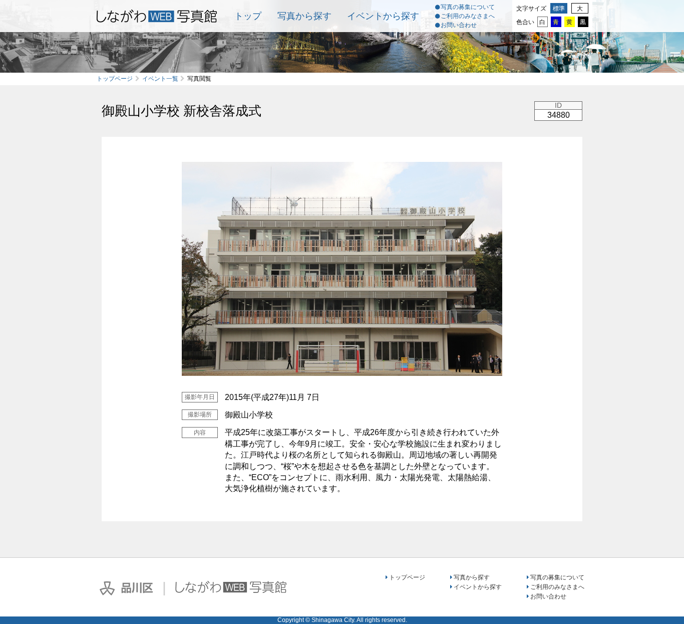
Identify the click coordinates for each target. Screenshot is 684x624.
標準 (559, 8)
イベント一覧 (160, 78)
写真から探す (304, 16)
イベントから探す (383, 16)
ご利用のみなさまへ (468, 16)
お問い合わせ (459, 25)
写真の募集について (468, 7)
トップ (247, 16)
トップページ (115, 78)
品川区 (126, 588)
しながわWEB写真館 (230, 587)
